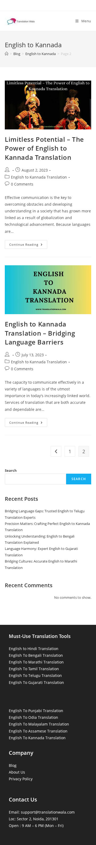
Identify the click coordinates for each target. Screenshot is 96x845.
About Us (17, 772)
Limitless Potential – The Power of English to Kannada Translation (44, 148)
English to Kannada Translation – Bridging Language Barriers (40, 333)
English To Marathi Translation (36, 662)
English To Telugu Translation (35, 675)
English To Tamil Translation (34, 668)
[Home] (6, 53)
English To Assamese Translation (38, 731)
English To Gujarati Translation (36, 682)
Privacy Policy (21, 778)
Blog (13, 765)
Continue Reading (28, 245)
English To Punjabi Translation (36, 710)
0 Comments (22, 184)
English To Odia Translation (33, 717)
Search (11, 470)
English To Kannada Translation (37, 737)
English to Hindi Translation (33, 648)
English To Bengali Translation (36, 655)
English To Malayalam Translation (39, 724)
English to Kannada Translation (39, 177)
